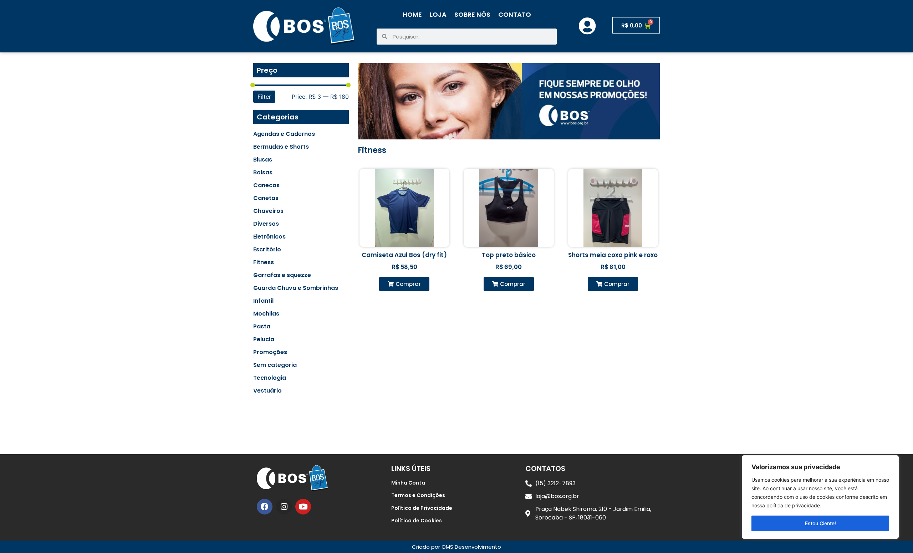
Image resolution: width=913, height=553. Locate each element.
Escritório (267, 249)
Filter (264, 96)
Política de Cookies (416, 520)
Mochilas (266, 314)
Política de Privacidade (421, 508)
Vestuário (267, 391)
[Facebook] (264, 506)
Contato (514, 14)
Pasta (261, 326)
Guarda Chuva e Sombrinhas (295, 288)
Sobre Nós (472, 14)
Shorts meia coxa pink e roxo (613, 255)
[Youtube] (303, 506)
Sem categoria (275, 365)
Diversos (266, 224)
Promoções (270, 352)
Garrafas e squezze (282, 275)
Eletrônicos (269, 237)
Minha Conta (408, 482)
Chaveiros (268, 211)
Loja (438, 14)
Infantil (263, 301)
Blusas (262, 160)
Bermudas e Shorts (281, 147)
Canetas (266, 198)
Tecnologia (269, 378)
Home (412, 14)
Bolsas (262, 172)
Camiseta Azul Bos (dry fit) (404, 255)
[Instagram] (284, 506)
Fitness (263, 262)
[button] (404, 284)
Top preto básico (509, 255)
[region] (820, 497)
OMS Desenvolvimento (471, 547)
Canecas (266, 185)
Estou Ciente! (820, 523)
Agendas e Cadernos (284, 134)
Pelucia (263, 339)
